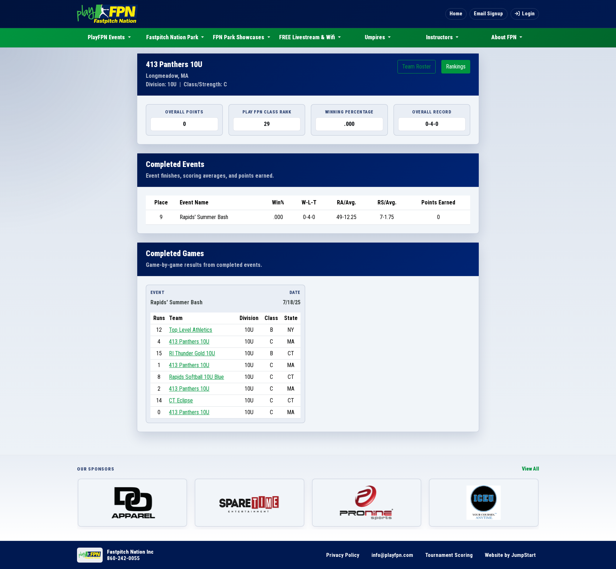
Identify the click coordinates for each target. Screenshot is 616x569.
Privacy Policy (342, 555)
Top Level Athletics (190, 329)
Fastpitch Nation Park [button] (173, 37)
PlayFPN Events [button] (107, 37)
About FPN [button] (504, 37)
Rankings (456, 66)
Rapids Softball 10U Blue (196, 377)
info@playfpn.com (392, 555)
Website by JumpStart (510, 555)
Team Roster (416, 66)
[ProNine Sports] (366, 503)
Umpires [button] (375, 37)
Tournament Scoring (449, 555)
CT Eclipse (181, 400)
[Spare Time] (249, 503)
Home (456, 14)
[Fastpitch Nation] (107, 14)
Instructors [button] (440, 37)
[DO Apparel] (132, 503)
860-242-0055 (123, 558)
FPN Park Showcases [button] (239, 37)
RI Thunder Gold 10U (192, 353)
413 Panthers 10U (189, 341)
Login (528, 14)
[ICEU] (484, 503)
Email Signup (488, 14)
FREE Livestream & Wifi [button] (308, 37)
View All (530, 469)
